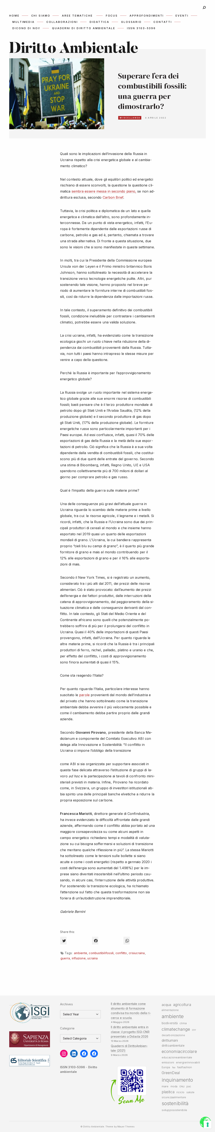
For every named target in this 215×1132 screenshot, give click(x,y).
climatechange (176, 1029)
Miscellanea (130, 118)
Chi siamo (40, 15)
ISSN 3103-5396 (141, 28)
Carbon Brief (113, 197)
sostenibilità (175, 1103)
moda (173, 1086)
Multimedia (23, 21)
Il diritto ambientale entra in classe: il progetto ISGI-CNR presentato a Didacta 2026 (130, 1031)
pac (188, 1086)
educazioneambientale (177, 1057)
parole (84, 695)
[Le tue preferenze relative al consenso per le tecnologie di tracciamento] (208, 1125)
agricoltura (182, 1004)
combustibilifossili (101, 953)
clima (183, 1023)
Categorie (67, 1028)
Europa (166, 1067)
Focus (112, 15)
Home (14, 15)
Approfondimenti (147, 15)
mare (165, 1086)
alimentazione (170, 1010)
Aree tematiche (77, 15)
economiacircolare (179, 1051)
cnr (194, 1029)
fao (173, 1067)
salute (190, 1092)
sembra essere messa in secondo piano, (104, 191)
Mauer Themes (126, 1126)
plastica (168, 1092)
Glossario (131, 21)
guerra (65, 958)
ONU (182, 1086)
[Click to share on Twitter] (63, 941)
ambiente (80, 953)
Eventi (182, 15)
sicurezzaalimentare (174, 1097)
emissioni (168, 1062)
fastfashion (184, 1067)
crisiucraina (137, 953)
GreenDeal (171, 1073)
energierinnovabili (188, 1062)
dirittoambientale (173, 1045)
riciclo (180, 1092)
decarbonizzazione (173, 1035)
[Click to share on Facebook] (95, 941)
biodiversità (170, 1023)
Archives (66, 1004)
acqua (166, 1005)
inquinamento (177, 1080)
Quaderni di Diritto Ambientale (83, 28)
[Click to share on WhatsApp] (126, 941)
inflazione (79, 958)
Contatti (162, 21)
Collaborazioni (62, 21)
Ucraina (92, 958)
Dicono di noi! (26, 28)
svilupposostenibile (174, 1110)
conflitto (121, 953)
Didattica (99, 21)
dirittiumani (170, 1040)
